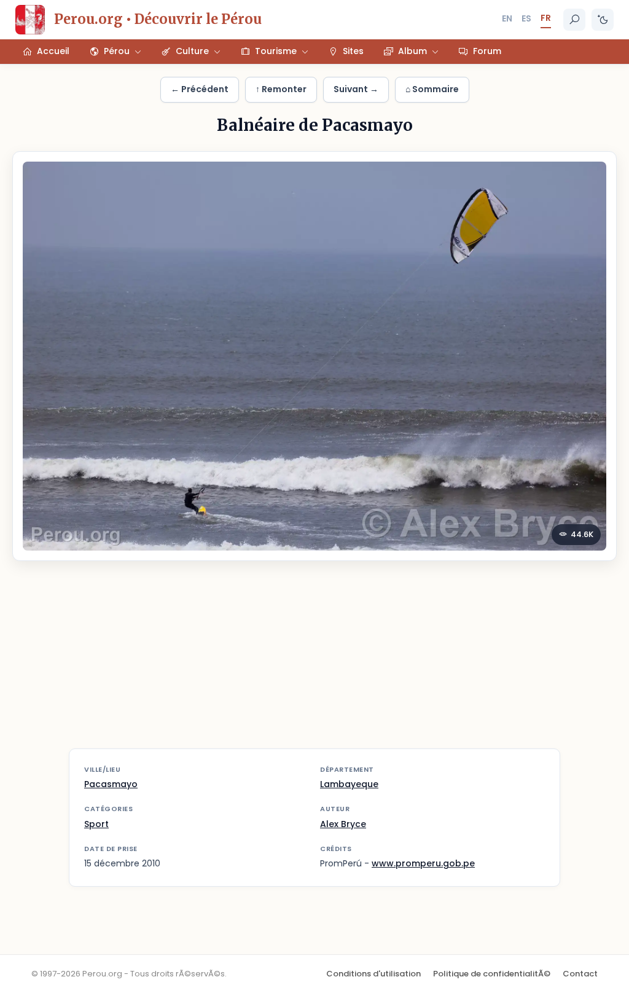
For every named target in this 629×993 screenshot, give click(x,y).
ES (526, 18)
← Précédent (200, 89)
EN (507, 18)
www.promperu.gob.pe (423, 863)
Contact (580, 973)
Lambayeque (349, 784)
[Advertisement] (314, 662)
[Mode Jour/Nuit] (603, 20)
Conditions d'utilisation (373, 973)
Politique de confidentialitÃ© (491, 973)
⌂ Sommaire (432, 89)
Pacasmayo (111, 784)
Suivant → (356, 89)
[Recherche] (574, 20)
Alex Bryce (343, 824)
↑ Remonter (281, 89)
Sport (96, 824)
